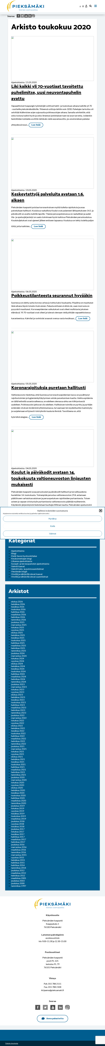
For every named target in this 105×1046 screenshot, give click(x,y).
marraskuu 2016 (19, 847)
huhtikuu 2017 (18, 836)
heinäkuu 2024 (18, 666)
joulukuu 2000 (17, 883)
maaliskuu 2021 (18, 769)
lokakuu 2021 (17, 751)
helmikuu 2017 (18, 842)
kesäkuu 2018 (17, 826)
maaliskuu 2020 (18, 800)
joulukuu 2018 (17, 821)
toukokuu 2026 (18, 609)
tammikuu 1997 (18, 886)
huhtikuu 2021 (18, 767)
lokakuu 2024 (17, 658)
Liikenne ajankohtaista (21, 561)
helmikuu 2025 (18, 648)
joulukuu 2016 (17, 844)
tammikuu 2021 (18, 774)
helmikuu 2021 (18, 772)
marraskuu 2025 (19, 624)
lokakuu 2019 (17, 808)
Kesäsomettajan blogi (21, 558)
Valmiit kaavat (18, 566)
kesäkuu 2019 (17, 813)
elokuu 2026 (17, 601)
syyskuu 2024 (17, 661)
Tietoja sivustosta (11, 1043)
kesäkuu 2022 (17, 730)
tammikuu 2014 (18, 867)
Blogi (13, 553)
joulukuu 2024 (17, 653)
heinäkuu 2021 (18, 759)
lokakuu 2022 (17, 720)
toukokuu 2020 (18, 795)
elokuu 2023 (17, 694)
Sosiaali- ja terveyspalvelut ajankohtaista (30, 563)
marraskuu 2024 (19, 655)
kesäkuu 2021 (17, 761)
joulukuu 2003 (17, 880)
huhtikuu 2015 (18, 862)
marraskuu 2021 (19, 749)
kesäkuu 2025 (17, 637)
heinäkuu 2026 (18, 604)
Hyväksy (53, 518)
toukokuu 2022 (18, 733)
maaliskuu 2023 (18, 707)
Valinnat (52, 533)
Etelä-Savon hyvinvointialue (24, 556)
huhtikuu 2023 (18, 705)
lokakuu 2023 (17, 689)
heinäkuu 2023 (18, 697)
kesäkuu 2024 (17, 668)
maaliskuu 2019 (18, 818)
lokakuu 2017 (17, 831)
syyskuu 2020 (17, 785)
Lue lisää (35, 125)
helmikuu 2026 (18, 617)
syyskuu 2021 (17, 754)
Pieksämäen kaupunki (17, 1)
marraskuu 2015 (19, 855)
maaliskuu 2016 (18, 849)
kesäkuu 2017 (17, 834)
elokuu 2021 (17, 756)
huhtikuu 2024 (18, 674)
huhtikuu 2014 (18, 865)
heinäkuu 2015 (18, 860)
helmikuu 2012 (18, 875)
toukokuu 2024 (18, 671)
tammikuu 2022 (18, 743)
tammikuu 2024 (18, 681)
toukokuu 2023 (18, 702)
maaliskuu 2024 (18, 676)
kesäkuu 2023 (17, 699)
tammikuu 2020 (18, 803)
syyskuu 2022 (17, 723)
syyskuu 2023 (17, 692)
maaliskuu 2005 (18, 878)
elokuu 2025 (17, 632)
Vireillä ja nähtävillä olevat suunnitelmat (29, 576)
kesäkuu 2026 (17, 606)
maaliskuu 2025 (18, 645)
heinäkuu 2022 (18, 728)
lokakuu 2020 (17, 782)
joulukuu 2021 (17, 746)
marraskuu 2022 (19, 718)
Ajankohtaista (17, 550)
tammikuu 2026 (18, 619)
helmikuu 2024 (18, 679)
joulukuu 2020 (17, 777)
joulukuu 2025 (17, 622)
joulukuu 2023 (17, 684)
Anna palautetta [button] (54, 1018)
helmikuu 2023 (18, 710)
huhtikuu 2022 (18, 736)
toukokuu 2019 (18, 816)
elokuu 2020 (17, 787)
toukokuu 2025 (18, 640)
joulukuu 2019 (17, 805)
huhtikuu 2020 (18, 798)
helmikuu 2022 (18, 741)
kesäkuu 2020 (17, 792)
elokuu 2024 (17, 663)
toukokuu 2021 (18, 764)
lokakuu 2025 (17, 627)
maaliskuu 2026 (18, 614)
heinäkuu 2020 (18, 790)
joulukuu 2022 (17, 715)
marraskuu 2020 (19, 780)
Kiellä (52, 526)
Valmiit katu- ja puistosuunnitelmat (27, 569)
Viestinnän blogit (19, 571)
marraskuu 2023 (19, 686)
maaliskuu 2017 (18, 839)
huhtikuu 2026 (18, 612)
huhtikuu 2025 (18, 643)
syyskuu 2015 (17, 857)
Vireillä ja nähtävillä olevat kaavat (27, 574)
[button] (100, 510)
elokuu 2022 (17, 725)
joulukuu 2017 (17, 829)
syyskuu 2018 (17, 823)
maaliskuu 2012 (18, 873)
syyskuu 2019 (17, 811)
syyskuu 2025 (17, 630)
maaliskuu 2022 (18, 738)
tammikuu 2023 (18, 712)
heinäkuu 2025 (18, 635)
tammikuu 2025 (18, 650)
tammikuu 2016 (18, 852)
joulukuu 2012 (17, 870)
